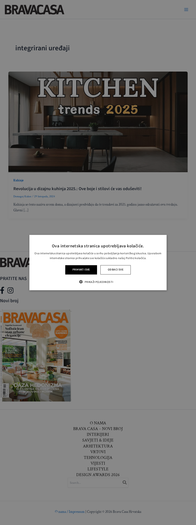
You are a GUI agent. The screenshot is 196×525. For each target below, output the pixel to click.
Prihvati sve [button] (81, 270)
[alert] (98, 262)
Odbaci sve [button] (115, 270)
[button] (98, 281)
